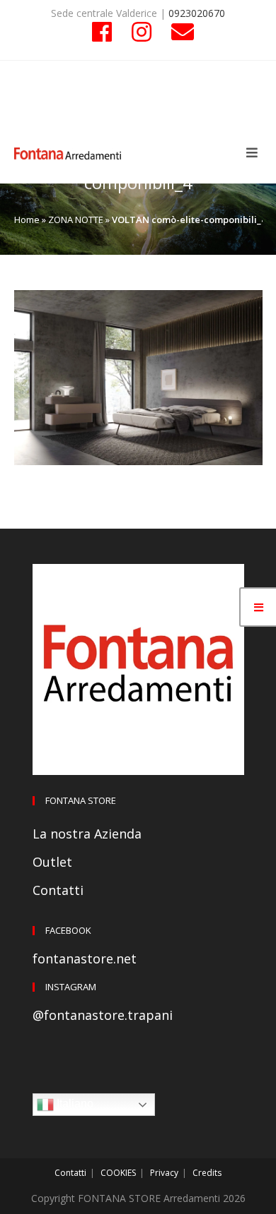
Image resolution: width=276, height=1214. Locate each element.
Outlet (52, 861)
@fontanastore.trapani (103, 1014)
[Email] (177, 31)
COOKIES (118, 1173)
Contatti (58, 890)
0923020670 (196, 13)
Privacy (164, 1173)
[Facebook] (102, 31)
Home (27, 219)
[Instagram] (141, 31)
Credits (207, 1173)
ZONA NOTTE (75, 219)
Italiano (73, 1104)
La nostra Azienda (87, 833)
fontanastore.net (85, 958)
